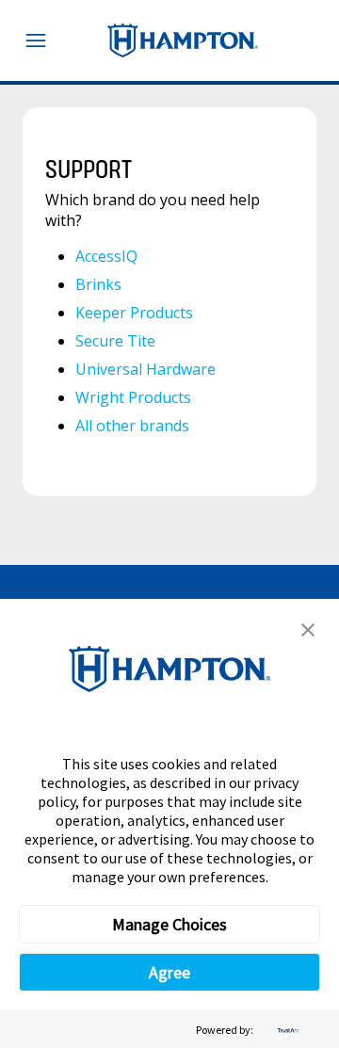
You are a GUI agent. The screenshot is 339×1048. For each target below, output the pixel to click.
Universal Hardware (145, 369)
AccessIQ (106, 256)
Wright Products (133, 397)
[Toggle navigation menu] (36, 40)
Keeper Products (134, 312)
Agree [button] (169, 972)
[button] (308, 630)
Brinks (98, 284)
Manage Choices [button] (169, 924)
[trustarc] (286, 1029)
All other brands (132, 425)
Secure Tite (115, 341)
